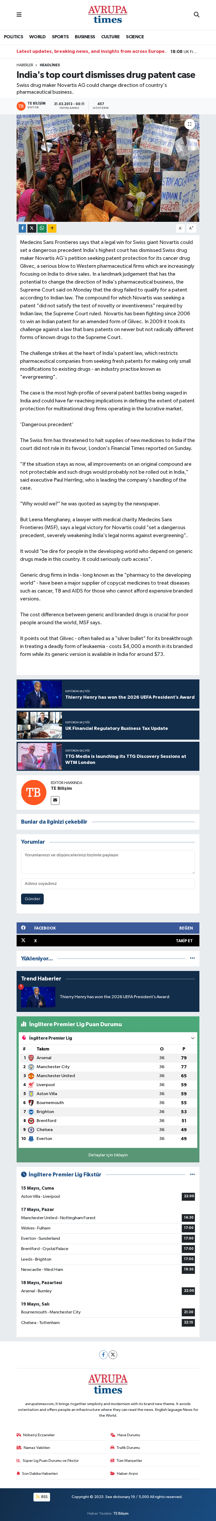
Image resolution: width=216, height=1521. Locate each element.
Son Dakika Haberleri (40, 1474)
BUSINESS (85, 37)
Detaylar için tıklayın (108, 1155)
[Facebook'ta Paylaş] (22, 228)
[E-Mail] (55, 800)
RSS (44, 1497)
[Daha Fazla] (52, 228)
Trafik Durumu (128, 1448)
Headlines (50, 65)
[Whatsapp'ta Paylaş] (42, 228)
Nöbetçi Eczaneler (39, 1435)
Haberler (25, 65)
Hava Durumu (128, 1435)
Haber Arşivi (127, 1474)
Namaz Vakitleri (37, 1448)
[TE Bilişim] (33, 792)
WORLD (37, 37)
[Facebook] (103, 1354)
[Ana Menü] (19, 15)
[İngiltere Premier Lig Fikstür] (192, 1174)
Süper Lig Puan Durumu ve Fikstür (51, 1461)
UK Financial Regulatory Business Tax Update (185, 51)
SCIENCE (135, 37)
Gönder (32, 899)
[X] (113, 1354)
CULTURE (110, 37)
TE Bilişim (61, 788)
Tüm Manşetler (129, 1461)
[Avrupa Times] (107, 15)
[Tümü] (192, 958)
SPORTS (60, 37)
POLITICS (13, 37)
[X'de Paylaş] (31, 228)
